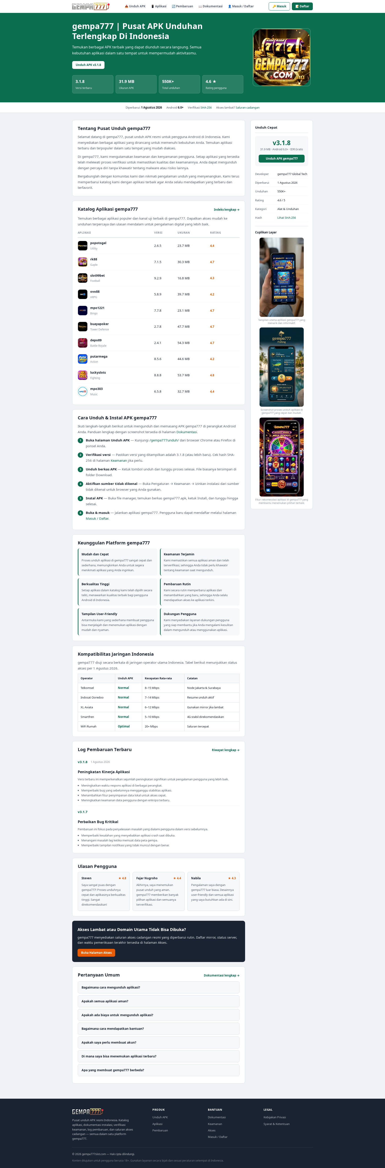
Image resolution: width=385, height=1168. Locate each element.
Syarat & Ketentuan (277, 1124)
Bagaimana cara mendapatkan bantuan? (113, 1029)
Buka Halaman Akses (96, 953)
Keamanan (119, 460)
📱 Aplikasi (158, 6)
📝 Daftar (302, 6)
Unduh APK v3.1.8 (88, 65)
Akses (211, 1130)
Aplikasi (157, 1124)
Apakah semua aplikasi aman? (105, 1001)
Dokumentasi (186, 432)
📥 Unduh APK (135, 6)
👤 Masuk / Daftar (241, 6)
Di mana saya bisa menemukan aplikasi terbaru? (119, 1056)
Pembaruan (160, 1130)
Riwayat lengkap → (226, 750)
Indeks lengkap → (227, 210)
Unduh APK (160, 1117)
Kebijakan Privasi (275, 1117)
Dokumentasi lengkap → (222, 975)
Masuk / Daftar (97, 518)
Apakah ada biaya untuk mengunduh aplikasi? (117, 1015)
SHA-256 (206, 107)
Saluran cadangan (248, 107)
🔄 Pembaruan (182, 6)
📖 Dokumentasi (211, 6)
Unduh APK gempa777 (282, 159)
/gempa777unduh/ (164, 440)
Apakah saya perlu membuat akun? (109, 1042)
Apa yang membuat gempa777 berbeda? (113, 1070)
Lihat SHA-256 (286, 218)
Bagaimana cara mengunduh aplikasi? (111, 987)
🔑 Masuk (279, 6)
